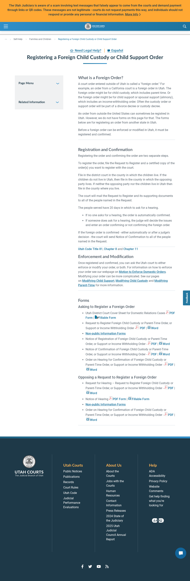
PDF (142, 328)
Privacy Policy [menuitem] (158, 481)
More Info (131, 14)
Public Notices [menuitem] (72, 471)
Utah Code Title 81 (90, 249)
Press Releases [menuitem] (116, 510)
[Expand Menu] (6, 26)
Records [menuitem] (68, 482)
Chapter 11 (130, 249)
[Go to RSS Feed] (107, 566)
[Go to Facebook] (82, 566)
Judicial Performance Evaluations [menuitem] (71, 502)
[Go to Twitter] (90, 566)
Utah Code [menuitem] (70, 493)
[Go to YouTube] (98, 566)
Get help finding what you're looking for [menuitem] (159, 501)
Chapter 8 (110, 249)
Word (154, 328)
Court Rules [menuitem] (70, 487)
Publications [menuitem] (71, 476)
